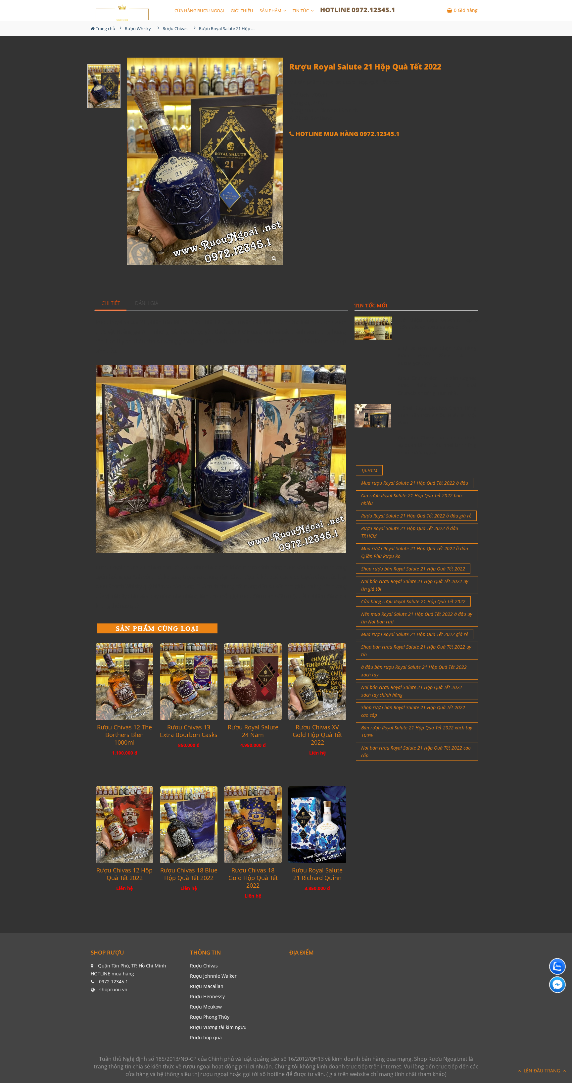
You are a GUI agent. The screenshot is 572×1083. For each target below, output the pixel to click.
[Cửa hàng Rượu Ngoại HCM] (122, 12)
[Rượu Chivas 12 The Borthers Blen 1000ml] (124, 681)
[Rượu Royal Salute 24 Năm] (253, 681)
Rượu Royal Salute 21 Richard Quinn (317, 874)
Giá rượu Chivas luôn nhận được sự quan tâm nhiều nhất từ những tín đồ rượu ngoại (437, 445)
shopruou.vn (113, 989)
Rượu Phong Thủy (209, 1017)
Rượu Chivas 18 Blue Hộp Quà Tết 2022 (188, 874)
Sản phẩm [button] (271, 11)
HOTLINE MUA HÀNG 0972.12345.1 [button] (347, 134)
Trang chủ (105, 28)
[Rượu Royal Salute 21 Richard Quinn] (317, 824)
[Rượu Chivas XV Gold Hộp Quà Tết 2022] (317, 681)
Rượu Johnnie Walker (213, 976)
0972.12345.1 (113, 981)
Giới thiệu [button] (242, 11)
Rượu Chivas (204, 965)
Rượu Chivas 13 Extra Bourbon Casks (188, 731)
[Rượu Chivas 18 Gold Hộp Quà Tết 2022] (253, 824)
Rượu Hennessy (207, 996)
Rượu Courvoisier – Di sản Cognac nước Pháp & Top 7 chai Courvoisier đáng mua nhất (437, 385)
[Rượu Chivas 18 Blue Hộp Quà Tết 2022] (188, 824)
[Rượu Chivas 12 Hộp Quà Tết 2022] (124, 824)
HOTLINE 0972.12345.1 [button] (357, 10)
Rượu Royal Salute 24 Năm (253, 731)
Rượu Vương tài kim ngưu (218, 1027)
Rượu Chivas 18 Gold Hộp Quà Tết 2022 (253, 877)
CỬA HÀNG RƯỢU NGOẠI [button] (199, 11)
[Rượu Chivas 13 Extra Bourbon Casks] (188, 681)
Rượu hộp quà (206, 1037)
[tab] (111, 303)
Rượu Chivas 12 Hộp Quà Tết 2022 (124, 874)
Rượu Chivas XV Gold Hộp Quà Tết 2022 (317, 734)
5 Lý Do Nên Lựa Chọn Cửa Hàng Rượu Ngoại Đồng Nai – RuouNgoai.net (437, 355)
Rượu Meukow (206, 1007)
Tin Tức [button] (301, 11)
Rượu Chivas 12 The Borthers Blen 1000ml (124, 734)
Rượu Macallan (206, 986)
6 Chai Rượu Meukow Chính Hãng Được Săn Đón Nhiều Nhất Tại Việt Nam (437, 415)
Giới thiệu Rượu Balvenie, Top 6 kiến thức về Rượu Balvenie (438, 323)
